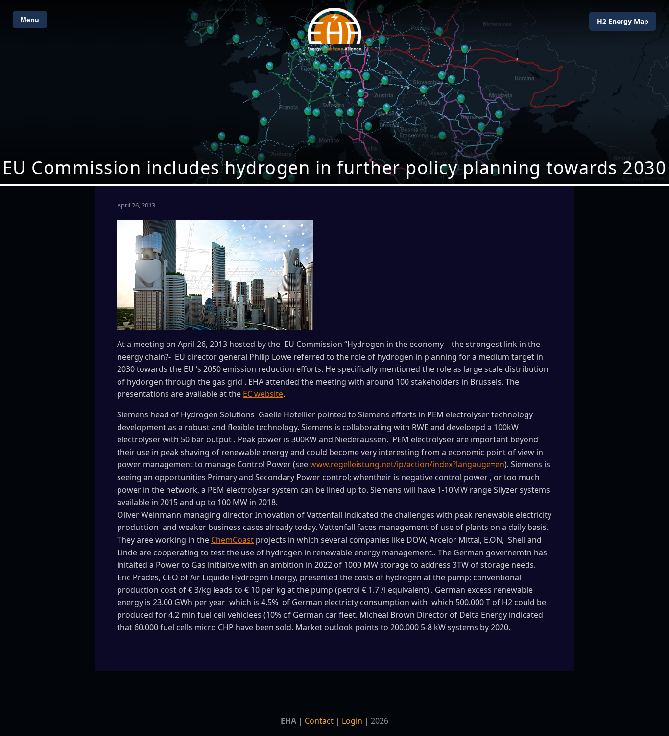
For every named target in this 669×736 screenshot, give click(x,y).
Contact (319, 720)
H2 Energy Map (622, 21)
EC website (263, 394)
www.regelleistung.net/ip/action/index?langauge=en (407, 464)
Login (352, 720)
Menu (30, 19)
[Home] (334, 29)
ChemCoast (232, 539)
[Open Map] (334, 92)
